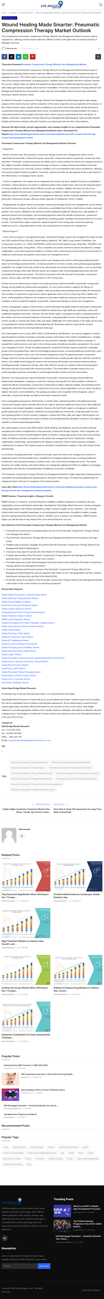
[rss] (5, 1238)
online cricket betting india (87, 1158)
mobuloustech (78, 1212)
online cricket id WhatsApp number (42, 1153)
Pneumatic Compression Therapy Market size (29, 762)
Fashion (51, 1147)
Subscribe (44, 1266)
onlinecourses (78, 1230)
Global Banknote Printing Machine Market (20, 598)
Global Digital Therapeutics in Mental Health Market (24, 595)
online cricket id (19, 1147)
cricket (90, 1153)
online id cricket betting (12, 1164)
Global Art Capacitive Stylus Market (17, 637)
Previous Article (43, 804)
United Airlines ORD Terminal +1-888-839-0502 (26, 1065)
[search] (100, 5)
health (71, 1153)
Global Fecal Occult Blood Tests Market (19, 644)
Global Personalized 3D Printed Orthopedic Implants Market (28, 623)
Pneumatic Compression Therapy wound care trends (70, 767)
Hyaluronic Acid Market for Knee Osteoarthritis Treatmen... (26, 1036)
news (29, 1164)
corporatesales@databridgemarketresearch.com (29, 740)
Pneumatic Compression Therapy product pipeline (76, 778)
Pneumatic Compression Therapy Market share (71, 762)
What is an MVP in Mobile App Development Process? (86, 1207)
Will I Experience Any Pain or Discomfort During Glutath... (47, 1074)
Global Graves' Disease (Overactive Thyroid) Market (25, 661)
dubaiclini (24, 1077)
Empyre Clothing (55, 1158)
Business (13, 12)
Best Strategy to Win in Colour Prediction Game (43, 1090)
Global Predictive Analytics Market (17, 616)
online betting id (36, 1147)
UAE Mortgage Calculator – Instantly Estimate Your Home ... (31, 1105)
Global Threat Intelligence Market (16, 602)
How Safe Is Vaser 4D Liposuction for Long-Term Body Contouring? (77, 810)
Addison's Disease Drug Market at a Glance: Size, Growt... (76, 989)
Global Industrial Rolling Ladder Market (19, 651)
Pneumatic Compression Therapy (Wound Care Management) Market (53, 64)
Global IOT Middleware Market (15, 640)
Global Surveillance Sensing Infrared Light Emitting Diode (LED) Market (33, 658)
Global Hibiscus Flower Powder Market (19, 675)
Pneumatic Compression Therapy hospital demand (31, 778)
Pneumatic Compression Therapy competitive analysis (33, 789)
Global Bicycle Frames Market (15, 665)
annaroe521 (8, 1068)
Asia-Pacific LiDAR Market (13, 668)
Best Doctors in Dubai (12, 1158)
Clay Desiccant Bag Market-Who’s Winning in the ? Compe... (25, 896)
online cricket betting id (68, 1147)
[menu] (3, 5)
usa (62, 1153)
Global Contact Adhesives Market (16, 609)
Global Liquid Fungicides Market (16, 619)
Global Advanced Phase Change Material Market (23, 612)
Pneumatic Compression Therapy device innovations (77, 773)
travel (5, 1147)
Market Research (26, 12)
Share (81, 1153)
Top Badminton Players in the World (20, 1114)
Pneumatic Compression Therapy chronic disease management (36, 784)
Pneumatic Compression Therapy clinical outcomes (31, 773)
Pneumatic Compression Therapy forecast (28, 767)
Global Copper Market (11, 654)
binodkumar (25, 1093)
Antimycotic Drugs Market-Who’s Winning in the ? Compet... (25, 989)
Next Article (59, 804)
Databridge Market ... (9, 901)
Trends (69, 1158)
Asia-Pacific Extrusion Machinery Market (20, 605)
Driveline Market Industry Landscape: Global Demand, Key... (77, 896)
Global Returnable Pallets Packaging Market (21, 672)
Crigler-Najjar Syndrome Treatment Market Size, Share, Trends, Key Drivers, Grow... (26, 810)
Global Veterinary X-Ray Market (16, 633)
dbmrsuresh (24, 829)
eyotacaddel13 (9, 1117)
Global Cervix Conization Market (16, 679)
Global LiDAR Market (11, 630)
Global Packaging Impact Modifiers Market (20, 647)
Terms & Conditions (91, 1290)
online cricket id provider (13, 1153)
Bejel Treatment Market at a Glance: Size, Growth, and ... (23, 942)
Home (4, 12)
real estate (40, 1158)
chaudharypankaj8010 (11, 1108)
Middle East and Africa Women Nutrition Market (22, 626)
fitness (28, 1158)
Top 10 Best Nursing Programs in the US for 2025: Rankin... (87, 1224)
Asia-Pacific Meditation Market (15, 682)
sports (85, 1147)
